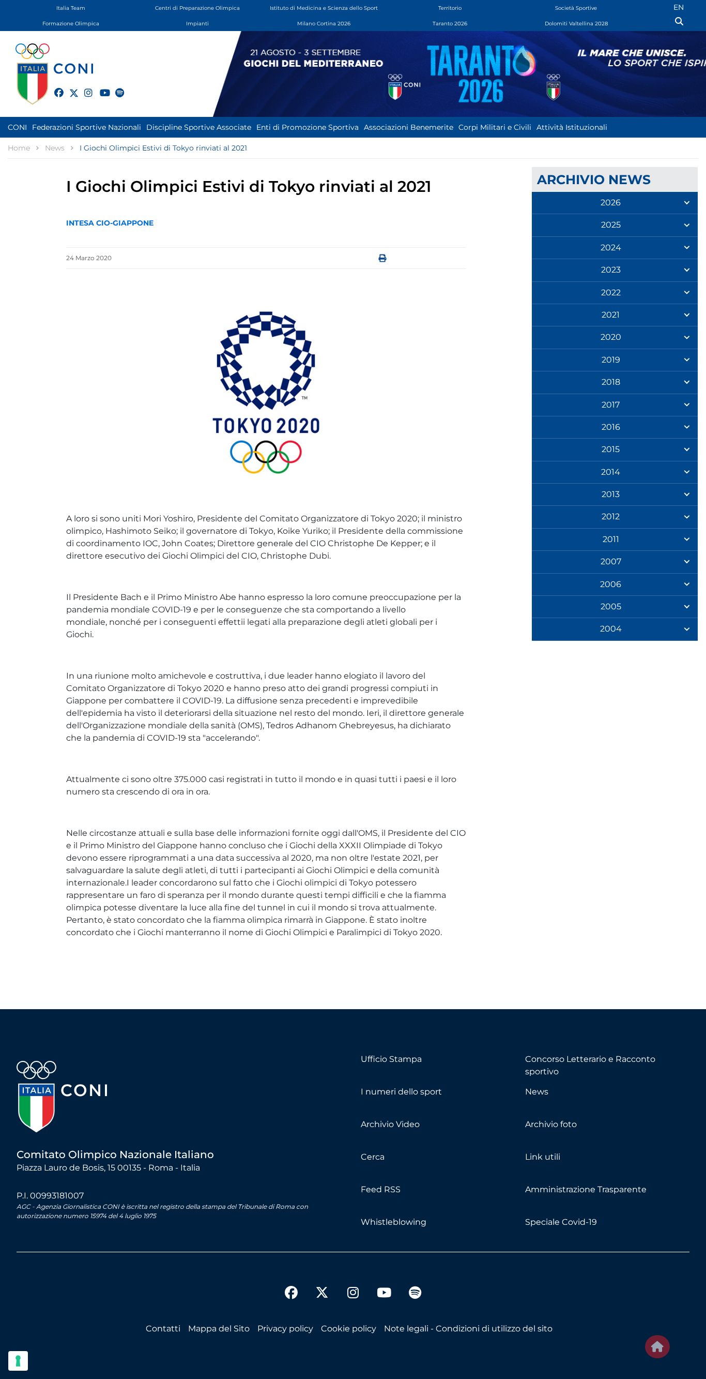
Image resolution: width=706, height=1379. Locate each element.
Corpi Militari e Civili (494, 127)
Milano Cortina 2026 (323, 23)
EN (678, 7)
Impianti (197, 23)
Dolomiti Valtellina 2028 (576, 23)
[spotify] (115, 86)
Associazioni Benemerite (408, 127)
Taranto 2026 (450, 23)
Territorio (450, 8)
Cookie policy (348, 1328)
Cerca (373, 1157)
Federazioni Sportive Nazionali (86, 127)
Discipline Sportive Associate (198, 127)
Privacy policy (285, 1328)
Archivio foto (551, 1124)
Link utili (542, 1157)
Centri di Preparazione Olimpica (197, 8)
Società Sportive (576, 8)
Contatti (163, 1328)
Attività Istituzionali (571, 127)
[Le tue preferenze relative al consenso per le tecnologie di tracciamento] (18, 1361)
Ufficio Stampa (391, 1059)
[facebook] (54, 86)
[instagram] (84, 86)
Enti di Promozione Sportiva (307, 127)
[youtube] (99, 86)
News (536, 1092)
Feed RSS (381, 1189)
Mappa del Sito (219, 1328)
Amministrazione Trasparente (586, 1189)
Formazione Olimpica (70, 23)
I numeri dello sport (401, 1092)
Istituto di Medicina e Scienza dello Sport (324, 8)
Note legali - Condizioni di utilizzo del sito (468, 1328)
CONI (17, 127)
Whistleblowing (393, 1222)
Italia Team (70, 8)
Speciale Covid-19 (561, 1222)
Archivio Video (390, 1124)
